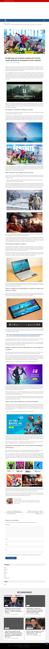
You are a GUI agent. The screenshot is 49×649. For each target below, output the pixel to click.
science (5, 573)
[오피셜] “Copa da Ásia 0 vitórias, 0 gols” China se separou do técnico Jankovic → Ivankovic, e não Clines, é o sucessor (13, 610)
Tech (6, 55)
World (5, 570)
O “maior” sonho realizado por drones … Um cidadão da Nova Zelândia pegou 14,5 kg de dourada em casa (15, 512)
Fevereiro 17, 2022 (8, 62)
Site (6, 549)
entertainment (6, 578)
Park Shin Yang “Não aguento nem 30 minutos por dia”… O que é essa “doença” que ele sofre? (35, 632)
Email (6, 544)
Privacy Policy (26, 645)
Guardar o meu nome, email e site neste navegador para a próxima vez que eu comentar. (24, 554)
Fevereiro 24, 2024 (8, 614)
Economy (5, 572)
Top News (6, 569)
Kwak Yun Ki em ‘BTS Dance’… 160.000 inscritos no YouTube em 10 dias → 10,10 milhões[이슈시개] (34, 512)
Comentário (7, 524)
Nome (6, 539)
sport (5, 576)
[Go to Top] (47, 643)
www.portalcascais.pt (18, 645)
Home (5, 567)
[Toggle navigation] (5, 20)
